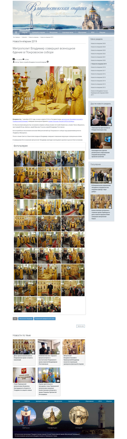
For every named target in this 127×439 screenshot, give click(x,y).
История (78, 428)
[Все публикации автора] (48, 62)
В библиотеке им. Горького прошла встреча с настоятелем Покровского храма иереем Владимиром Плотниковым (48, 360)
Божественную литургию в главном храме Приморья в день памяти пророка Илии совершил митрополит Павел (101, 215)
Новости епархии (33, 37)
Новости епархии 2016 (98, 74)
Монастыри (52, 428)
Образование (82, 32)
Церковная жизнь (67, 32)
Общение (102, 32)
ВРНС (93, 32)
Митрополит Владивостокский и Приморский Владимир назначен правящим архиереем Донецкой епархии (74, 360)
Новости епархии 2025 (98, 43)
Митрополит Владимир (25, 318)
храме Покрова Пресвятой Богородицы (61, 121)
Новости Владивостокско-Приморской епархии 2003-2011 (100, 93)
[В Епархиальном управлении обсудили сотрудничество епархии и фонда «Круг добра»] (101, 183)
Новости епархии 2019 (46, 37)
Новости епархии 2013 (98, 84)
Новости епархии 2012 (98, 87)
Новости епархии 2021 (98, 57)
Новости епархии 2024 (98, 47)
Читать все (80, 326)
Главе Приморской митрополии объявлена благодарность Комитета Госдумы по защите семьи (23, 387)
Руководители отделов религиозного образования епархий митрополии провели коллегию (101, 154)
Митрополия (53, 32)
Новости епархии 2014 (98, 81)
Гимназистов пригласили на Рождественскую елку (101, 129)
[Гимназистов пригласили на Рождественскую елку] (101, 125)
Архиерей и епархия (38, 32)
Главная (17, 401)
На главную (16, 37)
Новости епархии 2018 (98, 67)
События (24, 32)
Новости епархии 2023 (98, 50)
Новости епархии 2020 (98, 60)
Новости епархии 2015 (98, 77)
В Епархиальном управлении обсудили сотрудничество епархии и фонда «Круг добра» (101, 188)
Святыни (26, 428)
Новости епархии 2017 (98, 70)
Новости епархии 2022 (98, 54)
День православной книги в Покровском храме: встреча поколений (23, 358)
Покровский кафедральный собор (44, 318)
